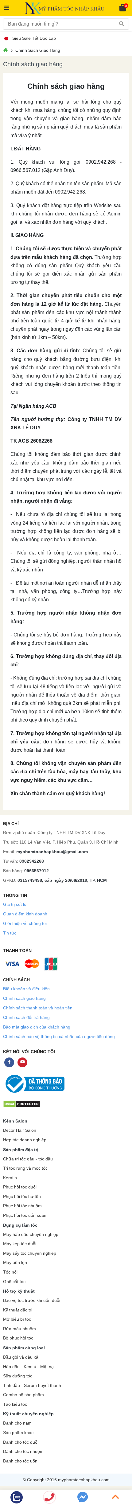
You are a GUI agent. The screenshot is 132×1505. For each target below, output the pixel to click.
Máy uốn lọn (15, 1262)
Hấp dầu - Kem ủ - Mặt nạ (28, 1366)
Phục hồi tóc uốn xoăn (24, 1215)
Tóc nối (10, 1272)
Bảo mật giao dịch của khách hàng (36, 1026)
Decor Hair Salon (19, 1130)
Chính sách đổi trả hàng (26, 1017)
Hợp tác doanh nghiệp (24, 1140)
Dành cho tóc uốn (20, 1461)
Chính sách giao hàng (24, 998)
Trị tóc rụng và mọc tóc (25, 1168)
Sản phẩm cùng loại (24, 1347)
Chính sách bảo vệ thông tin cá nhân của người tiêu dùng (59, 1036)
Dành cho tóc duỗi (20, 1442)
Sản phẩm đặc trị (20, 1149)
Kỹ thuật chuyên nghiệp (28, 1413)
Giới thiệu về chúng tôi (25, 923)
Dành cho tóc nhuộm (23, 1451)
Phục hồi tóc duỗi (20, 1187)
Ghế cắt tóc (14, 1281)
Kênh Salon (15, 1121)
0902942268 (31, 861)
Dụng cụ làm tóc (20, 1225)
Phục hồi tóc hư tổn (22, 1196)
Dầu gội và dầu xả (20, 1357)
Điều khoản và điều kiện (26, 988)
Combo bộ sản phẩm (23, 1395)
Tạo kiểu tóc (15, 1404)
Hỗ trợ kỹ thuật (19, 1291)
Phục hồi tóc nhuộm (22, 1206)
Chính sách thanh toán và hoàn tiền (37, 1007)
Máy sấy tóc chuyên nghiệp (29, 1253)
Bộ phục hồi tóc (18, 1338)
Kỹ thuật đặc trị (17, 1310)
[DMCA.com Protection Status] (21, 1104)
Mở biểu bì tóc (17, 1319)
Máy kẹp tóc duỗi (19, 1243)
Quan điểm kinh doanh (25, 913)
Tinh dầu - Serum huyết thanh (32, 1385)
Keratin (10, 1178)
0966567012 (36, 870)
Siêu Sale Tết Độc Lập (34, 38)
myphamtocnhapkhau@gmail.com (52, 851)
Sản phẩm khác (18, 1432)
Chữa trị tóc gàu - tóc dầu (28, 1159)
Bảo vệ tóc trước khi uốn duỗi (31, 1300)
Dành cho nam (17, 1423)
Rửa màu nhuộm (19, 1329)
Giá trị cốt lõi (15, 904)
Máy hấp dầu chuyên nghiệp (30, 1234)
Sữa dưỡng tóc (17, 1376)
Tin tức (9, 932)
